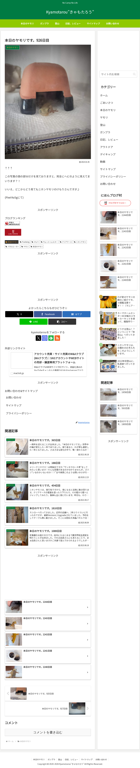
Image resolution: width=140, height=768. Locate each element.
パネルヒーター (13, 246)
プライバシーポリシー (19, 413)
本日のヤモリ (13, 242)
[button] (62, 322)
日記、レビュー (109, 139)
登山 (102, 125)
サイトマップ (13, 405)
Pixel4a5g (25, 242)
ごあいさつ (106, 102)
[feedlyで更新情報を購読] (51, 338)
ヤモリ (26, 246)
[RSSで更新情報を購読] (57, 338)
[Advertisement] (48, 275)
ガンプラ (105, 132)
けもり (36, 242)
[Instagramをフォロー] (44, 338)
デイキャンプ (108, 154)
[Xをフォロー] (38, 338)
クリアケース (67, 242)
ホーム (104, 95)
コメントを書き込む (47, 732)
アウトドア (106, 147)
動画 (102, 161)
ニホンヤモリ (81, 242)
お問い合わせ (13, 397)
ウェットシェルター (50, 242)
